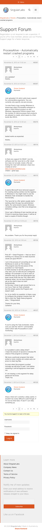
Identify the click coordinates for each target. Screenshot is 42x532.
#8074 (35, 122)
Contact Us (8, 471)
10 (34, 56)
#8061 (35, 62)
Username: (8, 420)
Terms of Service (10, 474)
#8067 (35, 84)
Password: (8, 426)
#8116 (35, 221)
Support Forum (15, 29)
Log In (9, 438)
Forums (13, 18)
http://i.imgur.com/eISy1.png (15, 169)
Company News (10, 467)
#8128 (35, 335)
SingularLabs (17, 10)
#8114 (35, 144)
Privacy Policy (9, 477)
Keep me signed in (12, 433)
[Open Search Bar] (29, 9)
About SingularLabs (11, 464)
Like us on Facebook (14, 514)
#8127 (35, 310)
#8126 (35, 240)
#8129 (35, 382)
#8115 (35, 175)
